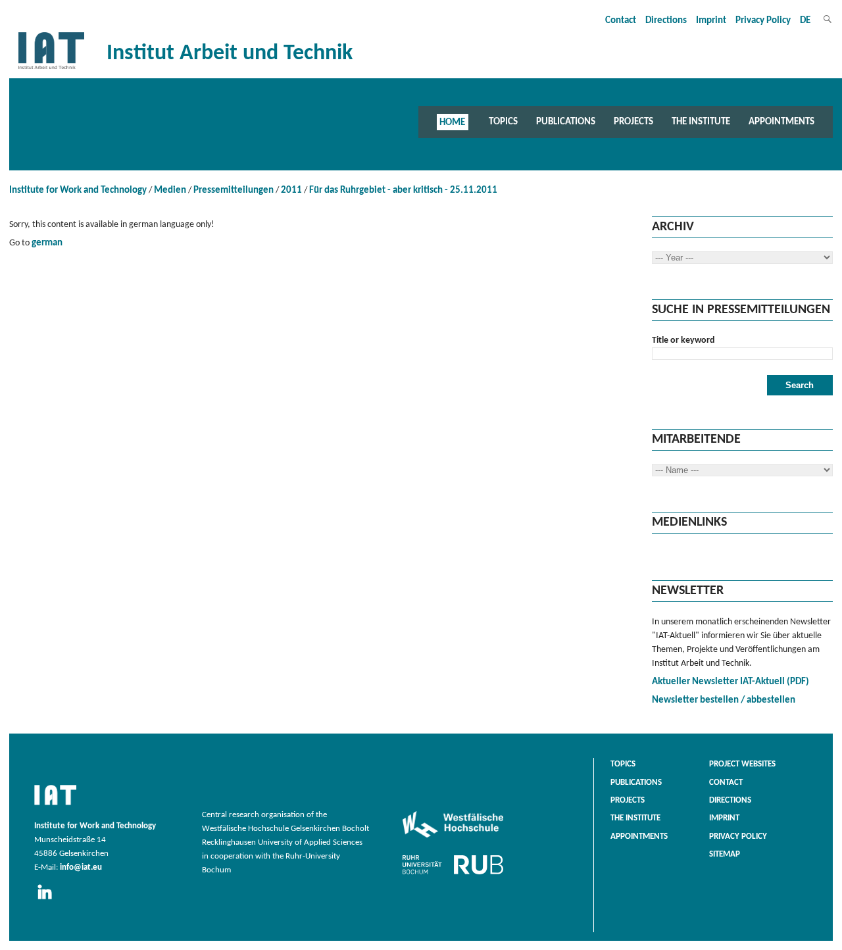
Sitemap (724, 855)
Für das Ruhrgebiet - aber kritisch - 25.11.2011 (403, 190)
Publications (565, 121)
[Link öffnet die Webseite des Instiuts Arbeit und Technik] (55, 806)
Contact (620, 21)
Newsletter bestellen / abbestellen (723, 700)
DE (805, 21)
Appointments (781, 121)
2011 (291, 190)
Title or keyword (683, 340)
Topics (503, 121)
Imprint (711, 21)
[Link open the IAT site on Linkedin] (49, 900)
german (47, 243)
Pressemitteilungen (233, 190)
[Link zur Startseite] (51, 69)
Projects (633, 121)
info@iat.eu (81, 868)
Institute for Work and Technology (78, 190)
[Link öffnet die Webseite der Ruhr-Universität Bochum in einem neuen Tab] (453, 874)
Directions (666, 21)
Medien (170, 190)
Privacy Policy (763, 21)
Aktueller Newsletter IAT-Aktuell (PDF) (730, 682)
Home (452, 121)
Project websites (742, 764)
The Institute (701, 121)
